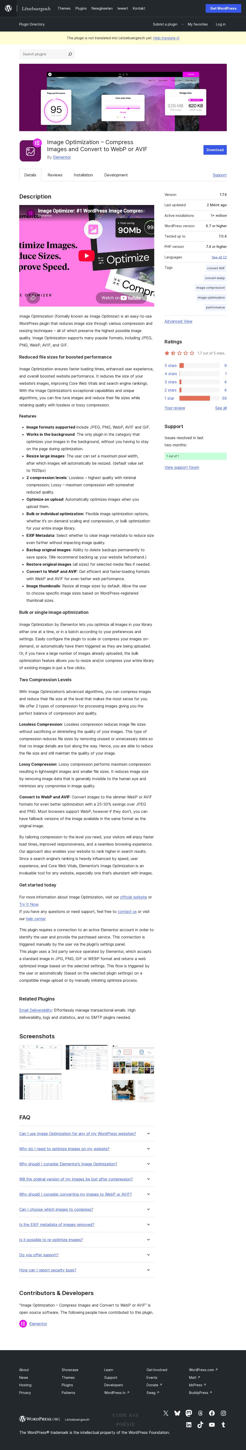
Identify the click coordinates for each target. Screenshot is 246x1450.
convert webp (215, 278)
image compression (210, 287)
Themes (68, 1377)
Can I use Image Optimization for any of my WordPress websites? (77, 1133)
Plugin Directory (32, 24)
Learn (108, 1370)
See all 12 (219, 257)
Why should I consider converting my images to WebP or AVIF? (75, 1194)
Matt (194, 1377)
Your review (175, 407)
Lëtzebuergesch (77, 1419)
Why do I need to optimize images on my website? (64, 1149)
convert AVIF (216, 268)
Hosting (25, 1385)
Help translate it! (166, 38)
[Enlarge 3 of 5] (101, 1051)
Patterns (68, 1393)
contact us (127, 911)
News (23, 1377)
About (24, 1370)
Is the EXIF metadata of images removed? (56, 1224)
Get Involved (157, 1370)
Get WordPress (223, 8)
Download (215, 150)
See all (221, 407)
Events (152, 1377)
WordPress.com (203, 1370)
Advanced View (178, 321)
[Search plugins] (70, 54)
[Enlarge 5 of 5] (147, 1084)
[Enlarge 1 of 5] (55, 1051)
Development (116, 175)
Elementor (62, 157)
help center (35, 918)
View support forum (182, 467)
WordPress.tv (117, 1393)
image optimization (211, 297)
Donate (154, 1385)
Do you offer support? (39, 1255)
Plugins (67, 1385)
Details (30, 175)
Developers (113, 1385)
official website (133, 897)
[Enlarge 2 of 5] (55, 1080)
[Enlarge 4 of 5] (147, 1051)
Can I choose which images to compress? (56, 1209)
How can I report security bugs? (47, 1270)
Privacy (25, 1393)
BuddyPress (200, 1393)
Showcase (70, 1370)
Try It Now (28, 904)
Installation (83, 175)
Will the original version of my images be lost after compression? (76, 1179)
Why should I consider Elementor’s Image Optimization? (68, 1164)
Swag (153, 1393)
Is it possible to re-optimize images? (51, 1240)
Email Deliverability (35, 1010)
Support (220, 175)
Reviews (55, 175)
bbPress (197, 1385)
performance (215, 307)
